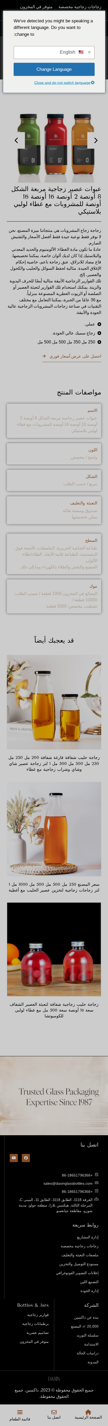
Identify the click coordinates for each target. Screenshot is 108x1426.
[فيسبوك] (26, 1158)
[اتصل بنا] (54, 1412)
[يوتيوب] (14, 1158)
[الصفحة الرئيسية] (88, 1412)
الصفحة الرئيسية (88, 1417)
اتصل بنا (54, 1417)
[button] (20, 1412)
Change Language (54, 69)
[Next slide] (95, 140)
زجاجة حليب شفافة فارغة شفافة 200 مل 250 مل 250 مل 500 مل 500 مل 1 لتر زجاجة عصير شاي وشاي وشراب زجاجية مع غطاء (54, 763)
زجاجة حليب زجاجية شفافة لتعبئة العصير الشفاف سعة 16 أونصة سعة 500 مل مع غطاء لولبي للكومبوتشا (54, 1010)
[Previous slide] (16, 140)
